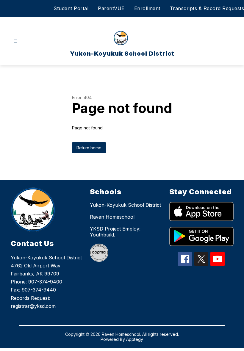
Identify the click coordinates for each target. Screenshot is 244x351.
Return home (88, 147)
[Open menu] (15, 41)
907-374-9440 (39, 290)
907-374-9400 (45, 282)
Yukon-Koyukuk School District (125, 205)
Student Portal (71, 8)
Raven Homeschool (112, 217)
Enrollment (147, 8)
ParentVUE (111, 8)
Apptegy (134, 339)
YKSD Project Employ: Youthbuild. (115, 232)
